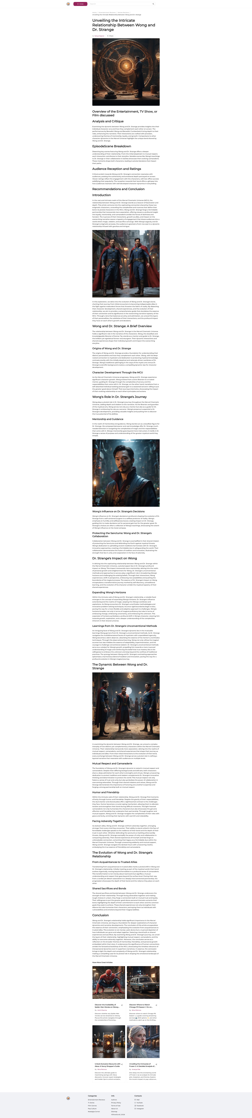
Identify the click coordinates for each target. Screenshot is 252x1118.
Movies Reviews (123, 12)
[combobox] (121, 4)
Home (94, 12)
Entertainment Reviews (107, 12)
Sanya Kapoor (99, 36)
